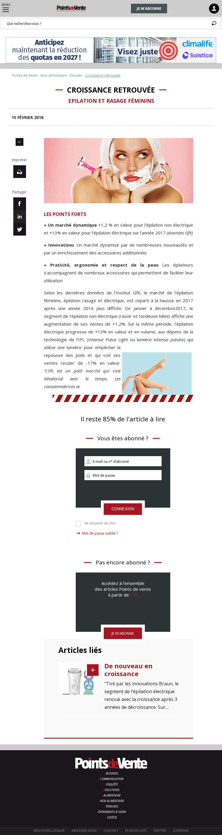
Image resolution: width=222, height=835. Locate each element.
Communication (111, 779)
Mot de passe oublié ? (100, 533)
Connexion (123, 509)
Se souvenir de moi (100, 523)
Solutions (112, 790)
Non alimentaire (112, 801)
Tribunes (112, 806)
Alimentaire (112, 795)
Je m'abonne (149, 8)
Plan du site (135, 830)
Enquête (112, 784)
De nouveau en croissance (128, 669)
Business (112, 773)
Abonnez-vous (84, 830)
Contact (110, 830)
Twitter (159, 830)
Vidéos (112, 817)
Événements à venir (112, 812)
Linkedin (180, 830)
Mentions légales (49, 830)
